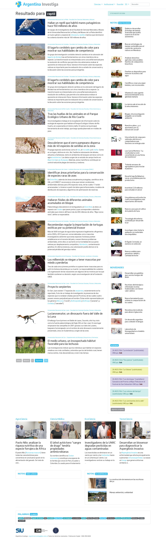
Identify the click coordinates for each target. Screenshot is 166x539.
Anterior (26, 360)
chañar (95, 150)
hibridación (83, 244)
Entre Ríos (54, 180)
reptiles (82, 35)
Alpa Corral (52, 160)
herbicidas (106, 455)
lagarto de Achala (54, 57)
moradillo (86, 150)
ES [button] (126, 4)
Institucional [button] (109, 4)
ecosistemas (56, 157)
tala (78, 150)
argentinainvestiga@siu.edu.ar (38, 536)
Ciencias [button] (97, 4)
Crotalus (51, 303)
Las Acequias (63, 160)
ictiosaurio (75, 35)
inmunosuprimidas (135, 458)
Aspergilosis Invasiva (130, 453)
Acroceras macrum (33, 453)
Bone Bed (88, 207)
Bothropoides (76, 301)
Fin (46, 360)
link (120, 353)
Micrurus (60, 301)
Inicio (19, 360)
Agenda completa (118, 409)
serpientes (79, 291)
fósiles (59, 209)
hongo (124, 460)
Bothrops (86, 301)
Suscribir (120, 4)
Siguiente (39, 360)
